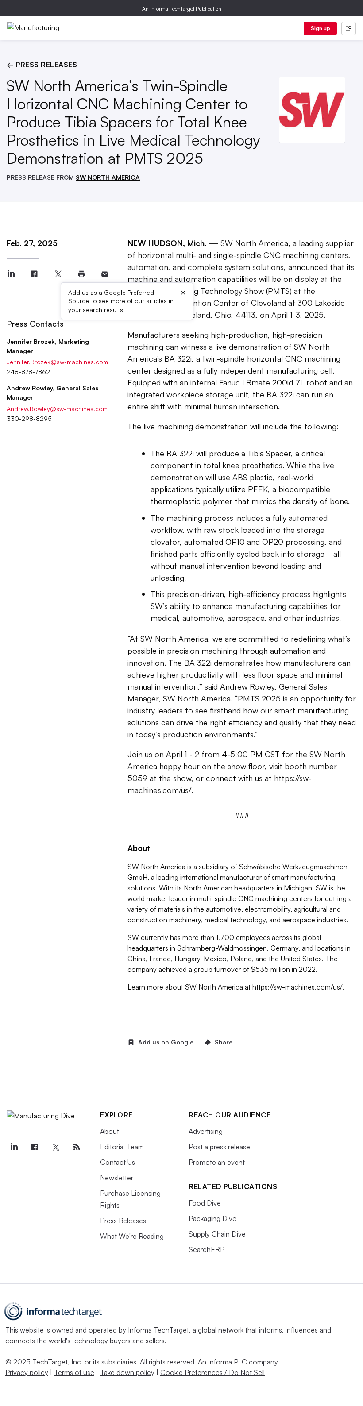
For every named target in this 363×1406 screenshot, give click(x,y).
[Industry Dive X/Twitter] (55, 1147)
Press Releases (123, 1220)
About (109, 1131)
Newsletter (116, 1177)
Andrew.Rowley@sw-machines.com (57, 408)
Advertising (206, 1131)
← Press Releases (42, 64)
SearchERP (206, 1249)
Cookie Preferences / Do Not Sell (212, 1372)
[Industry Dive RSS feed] (76, 1147)
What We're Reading (132, 1236)
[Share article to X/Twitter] (57, 274)
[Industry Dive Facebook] (34, 1147)
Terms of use (74, 1372)
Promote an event (217, 1162)
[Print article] (81, 274)
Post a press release (219, 1146)
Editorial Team (122, 1146)
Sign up (320, 28)
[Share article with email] (104, 274)
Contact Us (117, 1162)
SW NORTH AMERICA (108, 177)
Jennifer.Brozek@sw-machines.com (57, 362)
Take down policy (127, 1372)
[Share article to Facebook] (34, 274)
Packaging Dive (212, 1218)
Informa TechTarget (158, 1329)
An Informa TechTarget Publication (181, 8)
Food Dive (205, 1202)
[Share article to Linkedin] (10, 274)
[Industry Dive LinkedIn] (13, 1147)
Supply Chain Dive (217, 1233)
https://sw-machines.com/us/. (298, 986)
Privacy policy (26, 1372)
